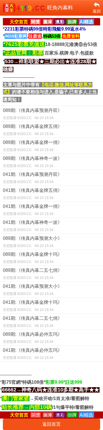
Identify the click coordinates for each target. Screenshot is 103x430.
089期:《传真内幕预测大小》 (32, 242)
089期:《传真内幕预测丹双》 (32, 114)
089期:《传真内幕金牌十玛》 (32, 258)
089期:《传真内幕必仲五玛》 (32, 338)
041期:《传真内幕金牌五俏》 (32, 194)
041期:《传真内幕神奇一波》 (32, 226)
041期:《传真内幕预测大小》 (32, 290)
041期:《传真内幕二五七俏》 (32, 322)
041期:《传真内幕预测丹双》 (32, 178)
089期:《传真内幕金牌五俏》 (32, 130)
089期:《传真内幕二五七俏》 (32, 274)
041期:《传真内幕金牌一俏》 (32, 210)
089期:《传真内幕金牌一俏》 (32, 146)
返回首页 (51, 424)
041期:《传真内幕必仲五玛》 (32, 354)
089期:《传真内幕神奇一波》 (32, 162)
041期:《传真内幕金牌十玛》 (32, 306)
